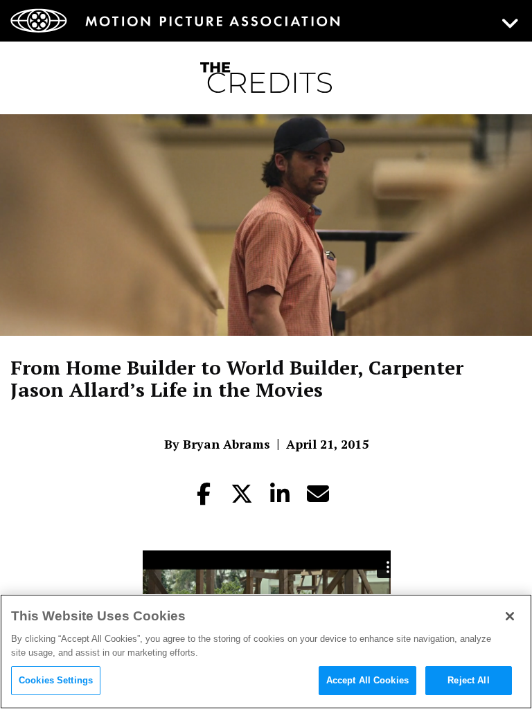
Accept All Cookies (367, 680)
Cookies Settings (56, 680)
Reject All (468, 680)
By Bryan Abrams (217, 444)
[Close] (510, 616)
